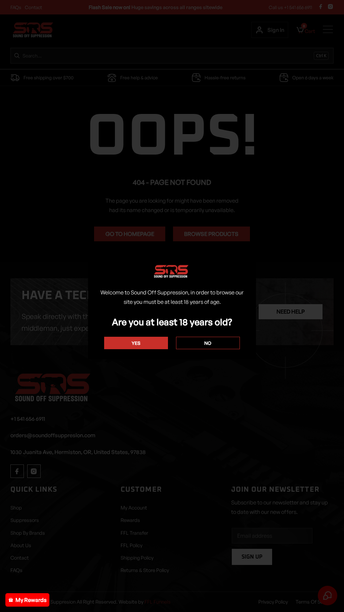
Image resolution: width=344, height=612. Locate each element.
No (207, 343)
